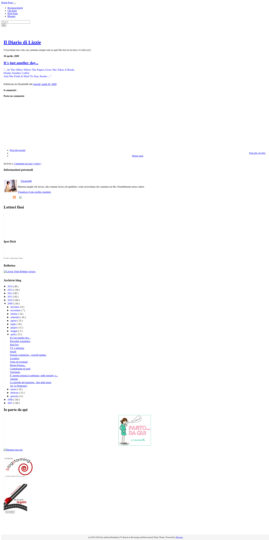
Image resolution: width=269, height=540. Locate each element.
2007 (10, 403)
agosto (13, 320)
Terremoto (15, 372)
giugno (14, 327)
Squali (13, 351)
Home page (137, 156)
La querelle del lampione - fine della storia (30, 382)
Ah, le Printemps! (18, 386)
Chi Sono (12, 10)
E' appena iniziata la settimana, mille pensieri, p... (34, 375)
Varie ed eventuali (19, 362)
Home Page (7, 2)
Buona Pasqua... (18, 365)
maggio (14, 331)
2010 (10, 300)
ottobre (14, 313)
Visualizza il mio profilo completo (34, 192)
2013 (10, 289)
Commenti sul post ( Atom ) (27, 163)
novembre (15, 310)
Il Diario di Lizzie (22, 42)
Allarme (14, 379)
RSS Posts (12, 13)
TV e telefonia (17, 348)
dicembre (15, 307)
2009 (10, 303)
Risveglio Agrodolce (20, 341)
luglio (13, 324)
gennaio (14, 396)
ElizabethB (26, 181)
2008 (10, 399)
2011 (10, 296)
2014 (10, 286)
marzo (13, 389)
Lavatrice (14, 358)
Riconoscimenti (15, 8)
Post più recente (17, 150)
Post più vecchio (257, 153)
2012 (10, 293)
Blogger (11, 16)
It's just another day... (21, 63)
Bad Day (14, 344)
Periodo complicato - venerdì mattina (28, 355)
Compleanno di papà (20, 368)
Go (3, 25)
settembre (15, 317)
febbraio (14, 392)
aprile (13, 334)
